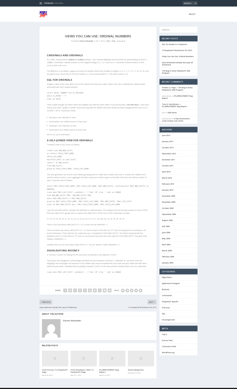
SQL (108, 41)
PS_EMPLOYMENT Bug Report (109, 371)
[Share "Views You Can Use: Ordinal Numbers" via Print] (109, 290)
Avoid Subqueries (136, 370)
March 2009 (167, 250)
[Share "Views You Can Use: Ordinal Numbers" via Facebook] (65, 290)
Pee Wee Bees (133, 105)
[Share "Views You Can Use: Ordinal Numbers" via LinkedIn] (89, 290)
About (192, 14)
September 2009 (169, 214)
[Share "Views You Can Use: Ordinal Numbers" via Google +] (75, 290)
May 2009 (166, 238)
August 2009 (167, 220)
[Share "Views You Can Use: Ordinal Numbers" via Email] (104, 290)
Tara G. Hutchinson (170, 104)
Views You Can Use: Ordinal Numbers (178, 56)
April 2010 (166, 172)
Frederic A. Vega (169, 87)
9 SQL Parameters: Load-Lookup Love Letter (176, 119)
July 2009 (166, 226)
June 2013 (166, 135)
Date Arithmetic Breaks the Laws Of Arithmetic (177, 63)
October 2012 (167, 147)
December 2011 (168, 159)
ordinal (81, 59)
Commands (167, 295)
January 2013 (167, 141)
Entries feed (167, 340)
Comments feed (169, 346)
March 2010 (167, 178)
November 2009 (168, 202)
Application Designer (171, 283)
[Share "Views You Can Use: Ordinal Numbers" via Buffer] (94, 290)
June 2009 (166, 232)
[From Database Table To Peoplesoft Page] (84, 358)
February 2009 (168, 256)
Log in (164, 334)
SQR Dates (59, 3)
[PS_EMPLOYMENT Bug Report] (112, 358)
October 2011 (167, 165)
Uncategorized (168, 320)
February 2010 (168, 184)
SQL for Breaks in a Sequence (174, 44)
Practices (166, 307)
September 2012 (169, 153)
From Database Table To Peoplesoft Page (82, 371)
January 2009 (167, 263)
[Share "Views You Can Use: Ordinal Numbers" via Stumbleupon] (99, 290)
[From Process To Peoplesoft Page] (55, 358)
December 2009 (168, 196)
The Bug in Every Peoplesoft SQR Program (176, 72)
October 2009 (167, 208)
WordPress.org (168, 352)
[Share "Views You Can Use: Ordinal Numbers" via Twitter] (70, 290)
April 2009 (166, 244)
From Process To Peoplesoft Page (55, 371)
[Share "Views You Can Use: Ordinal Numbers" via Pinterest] (84, 290)
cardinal (71, 59)
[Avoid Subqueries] (141, 358)
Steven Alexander (86, 41)
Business (165, 289)
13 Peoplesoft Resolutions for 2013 (177, 50)
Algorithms (167, 277)
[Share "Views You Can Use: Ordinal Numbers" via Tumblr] (80, 290)
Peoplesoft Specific (170, 301)
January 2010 (167, 190)
